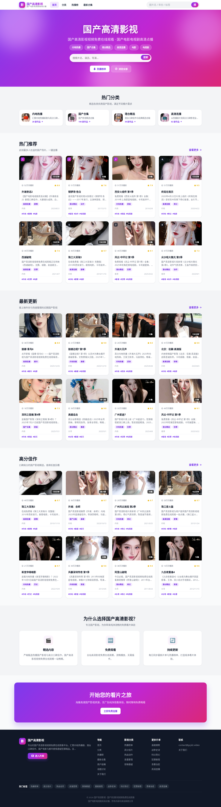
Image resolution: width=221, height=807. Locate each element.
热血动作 (128, 754)
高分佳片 (128, 749)
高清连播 (121, 47)
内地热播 (76, 47)
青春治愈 (156, 764)
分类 (64, 4)
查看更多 (194, 150)
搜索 (145, 57)
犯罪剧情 (156, 759)
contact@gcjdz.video (189, 745)
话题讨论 (101, 769)
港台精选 (106, 47)
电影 (134, 47)
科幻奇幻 (156, 754)
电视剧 (146, 47)
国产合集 (91, 47)
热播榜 (75, 4)
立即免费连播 (110, 711)
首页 (54, 4)
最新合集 (87, 4)
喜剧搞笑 (156, 745)
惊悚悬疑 (128, 764)
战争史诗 (156, 749)
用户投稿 (101, 764)
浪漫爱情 (128, 759)
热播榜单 (101, 68)
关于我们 (101, 774)
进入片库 (39, 755)
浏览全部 (123, 68)
